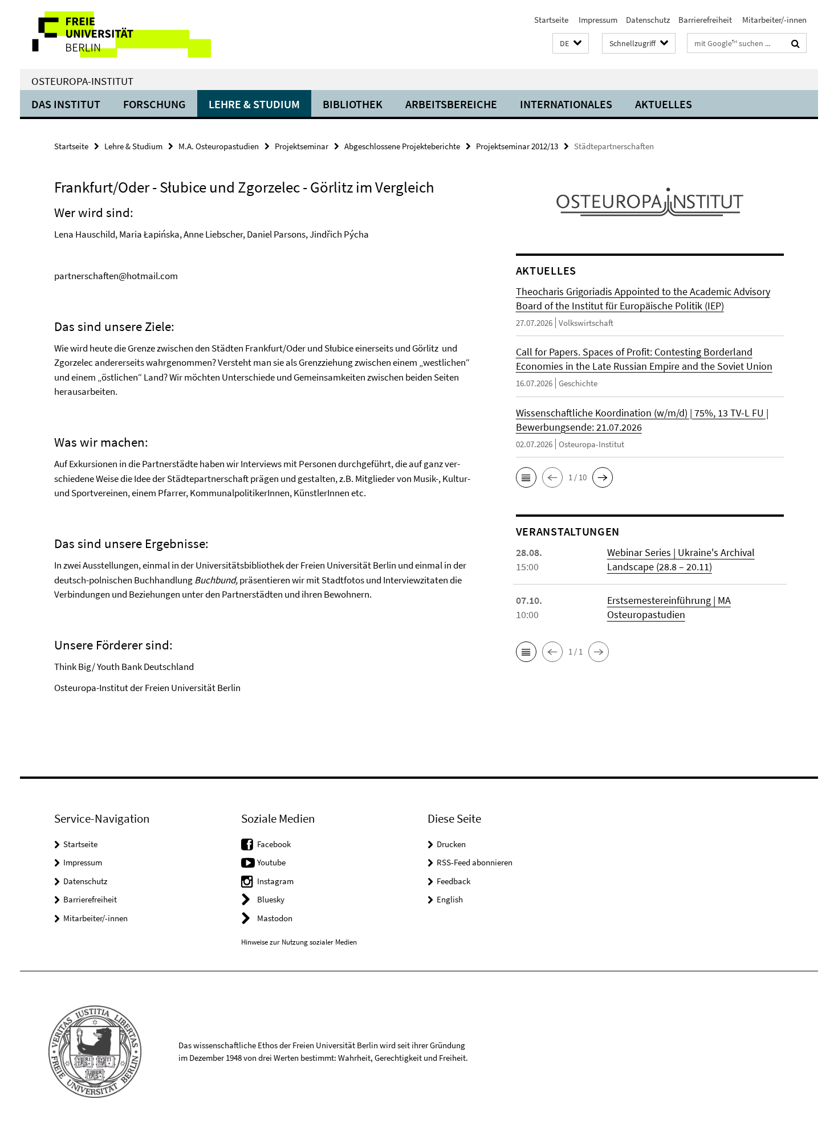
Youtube (271, 862)
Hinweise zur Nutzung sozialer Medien (299, 942)
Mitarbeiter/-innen (774, 19)
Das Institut (65, 104)
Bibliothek (353, 104)
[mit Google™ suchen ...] (795, 43)
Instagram (275, 881)
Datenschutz (648, 19)
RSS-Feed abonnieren (474, 862)
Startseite (551, 19)
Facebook (274, 844)
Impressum (597, 19)
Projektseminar (301, 146)
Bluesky (270, 899)
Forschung (154, 104)
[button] (570, 43)
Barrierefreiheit (705, 19)
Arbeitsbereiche (451, 104)
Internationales (566, 104)
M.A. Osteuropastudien (218, 146)
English (450, 899)
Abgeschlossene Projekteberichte (402, 146)
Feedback (453, 881)
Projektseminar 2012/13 (517, 146)
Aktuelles (663, 104)
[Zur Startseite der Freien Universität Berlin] (115, 34)
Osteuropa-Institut (82, 81)
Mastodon (274, 918)
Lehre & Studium (254, 104)
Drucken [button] (451, 844)
